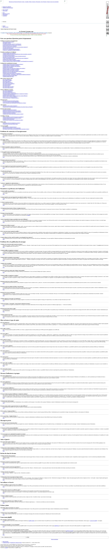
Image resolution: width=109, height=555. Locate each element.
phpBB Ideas (56, 525)
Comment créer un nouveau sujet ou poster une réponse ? (13, 64)
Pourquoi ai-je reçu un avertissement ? (9, 72)
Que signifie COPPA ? (7, 42)
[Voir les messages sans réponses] (107, 22)
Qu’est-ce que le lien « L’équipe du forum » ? (11, 97)
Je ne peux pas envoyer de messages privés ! (11, 100)
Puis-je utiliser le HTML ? (7, 80)
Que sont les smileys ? (7, 81)
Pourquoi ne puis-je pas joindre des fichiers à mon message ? (13, 71)
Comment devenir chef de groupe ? (9, 94)
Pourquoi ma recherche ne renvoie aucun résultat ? (12, 110)
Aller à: (2, 537)
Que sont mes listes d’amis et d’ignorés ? (10, 105)
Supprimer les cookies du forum (16, 542)
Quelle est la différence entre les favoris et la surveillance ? (13, 116)
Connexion (5, 15)
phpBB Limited (31, 520)
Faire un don (5, 10)
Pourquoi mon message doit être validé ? (10, 75)
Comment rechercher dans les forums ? (10, 109)
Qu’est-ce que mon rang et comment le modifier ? (11, 60)
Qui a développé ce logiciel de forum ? (10, 126)
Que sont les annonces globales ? (9, 83)
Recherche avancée (6, 13)
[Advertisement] (54, 550)
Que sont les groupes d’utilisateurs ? (9, 92)
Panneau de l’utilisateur (7, 6)
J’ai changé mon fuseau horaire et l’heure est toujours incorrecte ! (14, 56)
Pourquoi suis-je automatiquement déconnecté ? (11, 49)
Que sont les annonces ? (7, 84)
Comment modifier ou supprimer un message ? (11, 65)
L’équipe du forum (6, 542)
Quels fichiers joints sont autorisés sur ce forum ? (11, 122)
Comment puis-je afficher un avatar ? (9, 59)
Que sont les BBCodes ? (7, 79)
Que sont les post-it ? (6, 85)
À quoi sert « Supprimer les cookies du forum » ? (11, 50)
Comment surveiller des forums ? (9, 118)
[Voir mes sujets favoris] (107, 36)
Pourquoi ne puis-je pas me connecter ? (10, 46)
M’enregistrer (5, 14)
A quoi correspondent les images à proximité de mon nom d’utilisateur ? (15, 58)
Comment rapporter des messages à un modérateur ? (12, 73)
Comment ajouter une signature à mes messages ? (11, 66)
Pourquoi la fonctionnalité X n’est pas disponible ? (12, 127)
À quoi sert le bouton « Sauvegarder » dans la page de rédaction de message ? (17, 74)
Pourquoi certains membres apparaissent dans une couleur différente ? (15, 95)
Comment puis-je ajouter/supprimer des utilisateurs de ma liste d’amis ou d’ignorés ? (18, 106)
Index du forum (5, 541)
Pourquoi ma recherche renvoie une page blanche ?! (12, 111)
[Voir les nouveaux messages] (107, 29)
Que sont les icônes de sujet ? (8, 87)
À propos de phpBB (93, 520)
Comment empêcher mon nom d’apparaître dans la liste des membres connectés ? (17, 54)
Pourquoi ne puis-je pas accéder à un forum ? (11, 70)
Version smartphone (54, 539)
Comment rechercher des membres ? (9, 112)
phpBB (28, 215)
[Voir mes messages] (107, 33)
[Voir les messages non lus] (107, 26)
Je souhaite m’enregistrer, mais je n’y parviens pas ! (12, 43)
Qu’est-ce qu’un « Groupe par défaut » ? (10, 96)
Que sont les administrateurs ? (8, 90)
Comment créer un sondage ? (8, 67)
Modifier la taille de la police (8, 7)
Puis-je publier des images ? (8, 82)
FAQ (4, 12)
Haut (3, 136)
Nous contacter (5, 9)
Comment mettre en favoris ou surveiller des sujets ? (12, 117)
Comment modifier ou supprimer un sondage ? (11, 69)
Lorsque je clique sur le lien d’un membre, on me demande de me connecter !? (18, 61)
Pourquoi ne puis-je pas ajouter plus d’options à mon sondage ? (14, 68)
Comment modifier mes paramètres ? (9, 53)
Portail (4, 25)
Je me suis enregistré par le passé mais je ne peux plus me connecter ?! (15, 47)
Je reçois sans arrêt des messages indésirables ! (11, 101)
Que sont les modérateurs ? (7, 91)
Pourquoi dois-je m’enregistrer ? (8, 41)
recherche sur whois (69, 530)
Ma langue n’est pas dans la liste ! (9, 57)
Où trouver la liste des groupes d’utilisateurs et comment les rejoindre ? (15, 93)
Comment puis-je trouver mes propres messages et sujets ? (13, 113)
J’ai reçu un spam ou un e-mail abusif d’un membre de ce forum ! (14, 102)
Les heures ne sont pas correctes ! (9, 55)
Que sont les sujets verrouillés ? (8, 86)
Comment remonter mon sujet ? (8, 76)
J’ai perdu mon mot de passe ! (8, 48)
